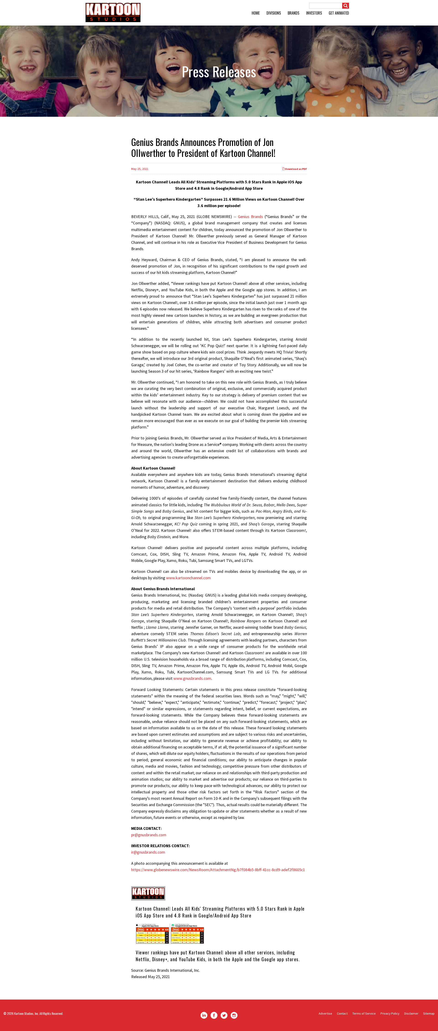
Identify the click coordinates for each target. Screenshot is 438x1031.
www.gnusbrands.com (192, 678)
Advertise (325, 1013)
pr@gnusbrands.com (148, 834)
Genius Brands (250, 216)
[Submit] (345, 6)
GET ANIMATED (339, 13)
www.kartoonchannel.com (188, 577)
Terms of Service (364, 1013)
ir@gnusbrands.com (148, 852)
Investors (314, 13)
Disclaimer (411, 1013)
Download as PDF (296, 169)
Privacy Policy (390, 1013)
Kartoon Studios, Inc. (26, 1013)
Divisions (273, 13)
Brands (293, 13)
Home (256, 13)
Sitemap (429, 1013)
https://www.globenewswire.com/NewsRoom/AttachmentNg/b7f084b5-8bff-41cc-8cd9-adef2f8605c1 (218, 869)
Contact (342, 1013)
